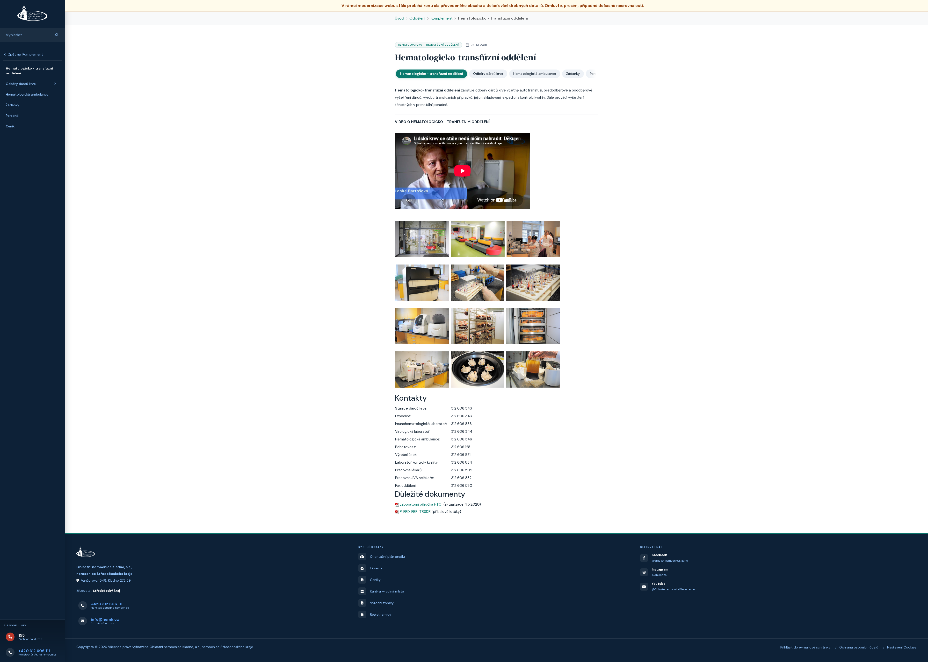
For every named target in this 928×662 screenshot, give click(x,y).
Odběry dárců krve (21, 84)
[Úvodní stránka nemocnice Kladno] (32, 12)
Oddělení (417, 18)
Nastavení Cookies (901, 647)
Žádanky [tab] (573, 73)
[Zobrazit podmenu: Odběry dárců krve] (55, 84)
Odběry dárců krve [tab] (488, 73)
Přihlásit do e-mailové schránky (805, 647)
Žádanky (12, 105)
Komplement (442, 18)
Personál (12, 115)
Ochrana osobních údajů (858, 647)
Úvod (399, 18)
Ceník (10, 126)
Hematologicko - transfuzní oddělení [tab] (431, 73)
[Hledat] (56, 35)
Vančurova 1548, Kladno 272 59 (106, 580)
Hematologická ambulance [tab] (534, 73)
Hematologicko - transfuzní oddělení (29, 70)
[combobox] (25, 35)
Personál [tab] (596, 73)
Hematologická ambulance (27, 94)
